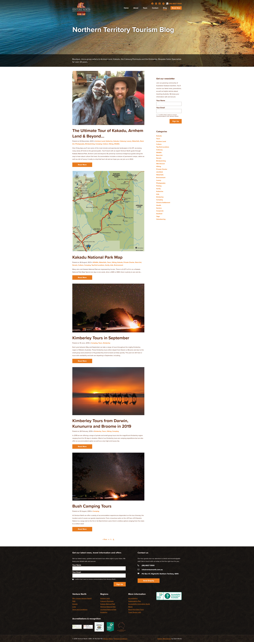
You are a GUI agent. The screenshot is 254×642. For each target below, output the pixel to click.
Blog (165, 8)
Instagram (163, 3)
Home (126, 8)
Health (158, 205)
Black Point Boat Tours (136, 610)
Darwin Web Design (164, 639)
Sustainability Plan (134, 601)
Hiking (111, 144)
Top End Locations (97, 265)
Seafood (159, 214)
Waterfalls (135, 141)
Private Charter (129, 262)
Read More (82, 165)
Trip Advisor (156, 3)
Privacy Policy (108, 639)
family (107, 265)
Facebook (152, 3)
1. (111, 539)
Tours (145, 8)
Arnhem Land (100, 141)
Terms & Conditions (120, 639)
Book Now (176, 8)
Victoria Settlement (163, 203)
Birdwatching (90, 144)
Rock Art (138, 262)
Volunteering (160, 219)
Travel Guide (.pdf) (134, 612)
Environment (118, 265)
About (135, 8)
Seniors (159, 208)
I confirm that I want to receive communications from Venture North (167, 115)
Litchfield (159, 172)
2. (113, 539)
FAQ (73, 601)
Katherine (109, 141)
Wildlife (117, 144)
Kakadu (116, 141)
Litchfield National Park (108, 610)
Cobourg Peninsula (107, 601)
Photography (79, 144)
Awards (74, 604)
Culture (105, 144)
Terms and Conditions (79, 610)
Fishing (158, 186)
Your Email (160, 107)
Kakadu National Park (107, 604)
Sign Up (175, 121)
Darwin (74, 265)
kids (111, 265)
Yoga (158, 216)
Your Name (160, 100)
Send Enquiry (148, 581)
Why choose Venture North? (82, 598)
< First (104, 539)
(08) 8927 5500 (175, 3)
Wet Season (160, 164)
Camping (98, 144)
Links (74, 607)
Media (130, 607)
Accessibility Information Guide (139, 604)
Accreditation (133, 598)
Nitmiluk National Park (108, 607)
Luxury (129, 141)
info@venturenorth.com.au (152, 569)
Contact (155, 8)
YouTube (159, 3)
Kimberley (106, 343)
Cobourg (123, 141)
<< (108, 539)
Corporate (160, 211)
